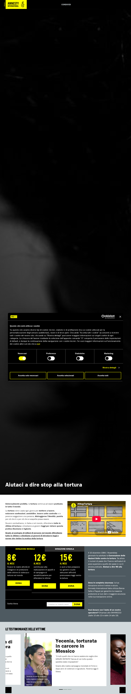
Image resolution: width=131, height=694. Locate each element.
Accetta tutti (102, 375)
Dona (18, 583)
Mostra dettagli (109, 367)
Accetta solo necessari (28, 375)
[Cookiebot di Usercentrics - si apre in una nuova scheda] (103, 317)
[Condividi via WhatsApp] (115, 4)
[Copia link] (123, 4)
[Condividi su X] (108, 4)
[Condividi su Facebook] (100, 4)
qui (38, 344)
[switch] (51, 358)
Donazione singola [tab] (64, 549)
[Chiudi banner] (120, 317)
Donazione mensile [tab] (25, 549)
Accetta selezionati (65, 375)
